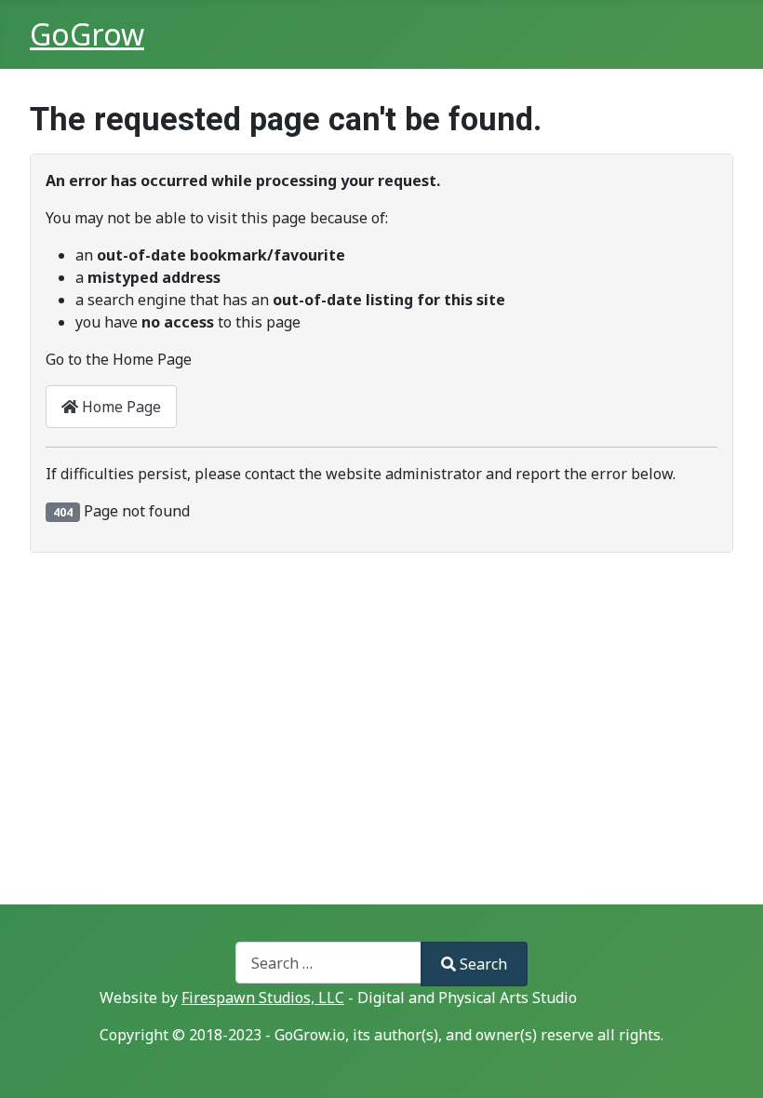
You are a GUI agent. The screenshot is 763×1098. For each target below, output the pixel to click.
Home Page (119, 406)
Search (483, 964)
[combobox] (328, 963)
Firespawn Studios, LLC (262, 997)
